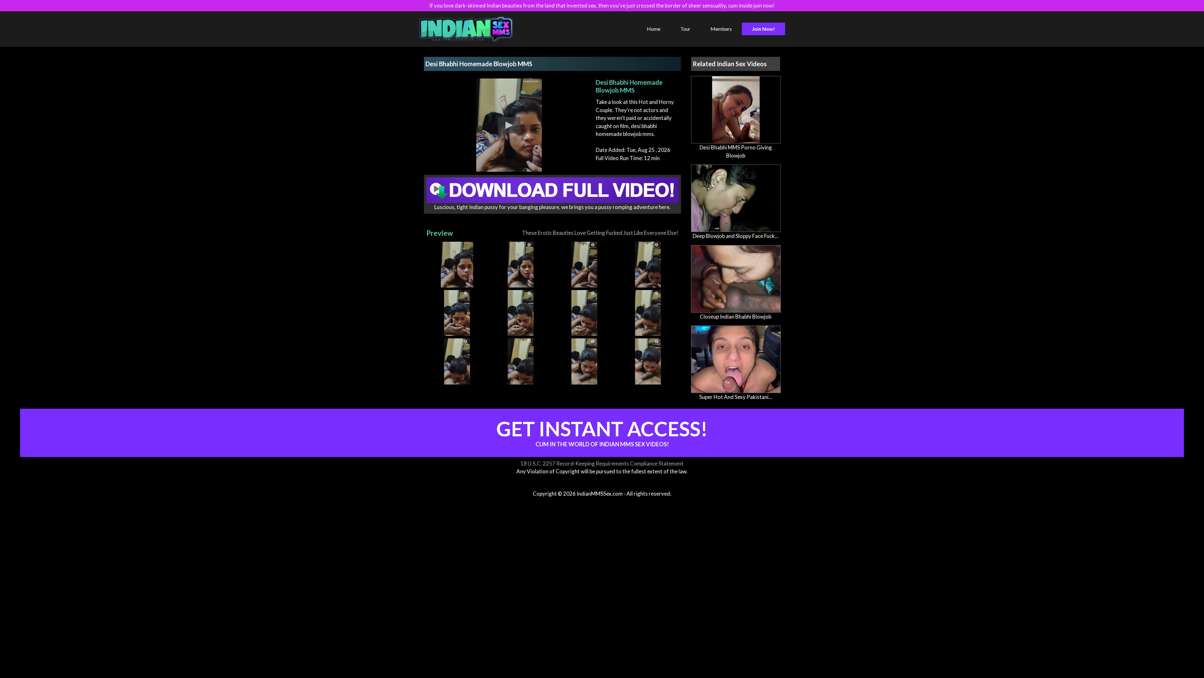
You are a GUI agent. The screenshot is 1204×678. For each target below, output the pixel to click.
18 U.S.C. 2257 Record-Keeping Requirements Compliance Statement (602, 463)
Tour (685, 29)
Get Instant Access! (602, 432)
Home (653, 29)
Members (721, 29)
